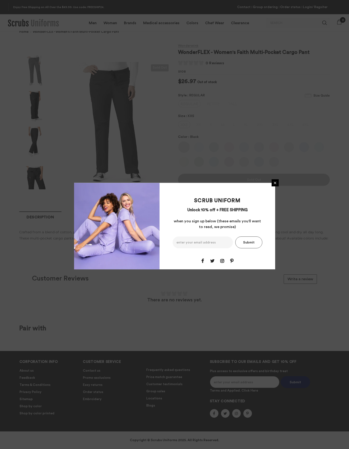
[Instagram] (222, 261)
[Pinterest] (232, 261)
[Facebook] (202, 261)
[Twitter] (212, 261)
